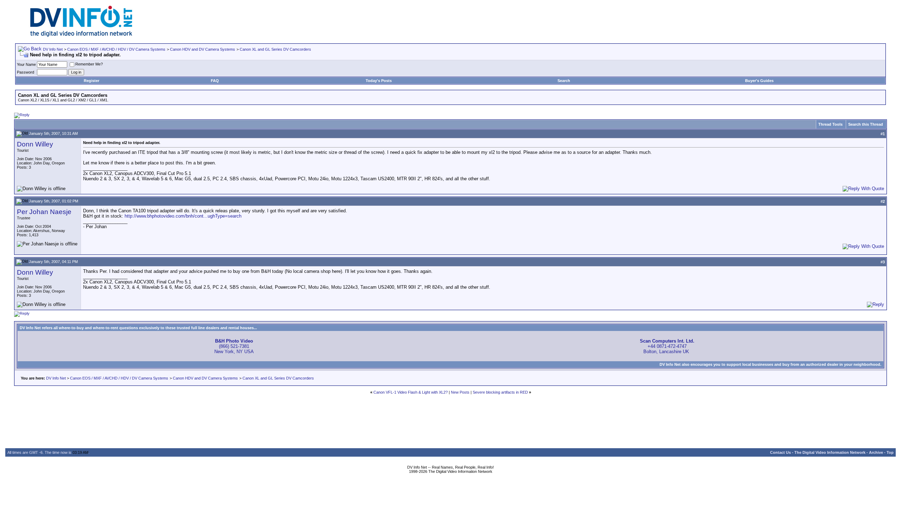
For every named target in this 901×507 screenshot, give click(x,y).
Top (890, 452)
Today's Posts (379, 81)
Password (25, 72)
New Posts (460, 392)
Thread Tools (830, 124)
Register (91, 81)
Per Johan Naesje (44, 211)
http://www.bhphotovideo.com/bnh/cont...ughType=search (183, 216)
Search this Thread (865, 124)
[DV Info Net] (81, 35)
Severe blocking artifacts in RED (500, 392)
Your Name (26, 64)
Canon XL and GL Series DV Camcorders (275, 49)
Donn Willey (35, 144)
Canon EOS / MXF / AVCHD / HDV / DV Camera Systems (116, 49)
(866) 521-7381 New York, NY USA (234, 346)
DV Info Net (53, 49)
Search (563, 81)
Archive (876, 452)
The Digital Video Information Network (829, 452)
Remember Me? (89, 64)
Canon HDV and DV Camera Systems (202, 49)
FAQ (215, 81)
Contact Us (780, 452)
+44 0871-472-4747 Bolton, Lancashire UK (667, 346)
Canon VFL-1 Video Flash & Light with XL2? (410, 392)
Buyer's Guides (759, 81)
